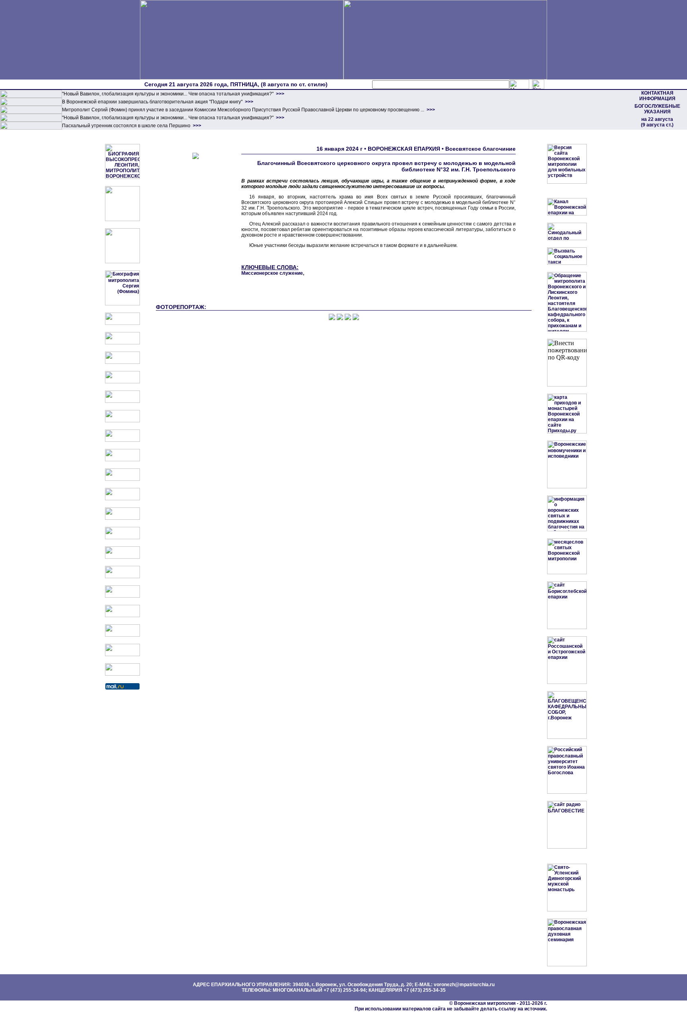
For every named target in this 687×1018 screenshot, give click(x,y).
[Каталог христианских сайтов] (122, 674)
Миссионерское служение (272, 273)
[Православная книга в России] (122, 635)
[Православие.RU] (122, 537)
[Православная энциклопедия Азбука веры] (122, 576)
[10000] (31, 96)
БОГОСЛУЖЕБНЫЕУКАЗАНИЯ (657, 109)
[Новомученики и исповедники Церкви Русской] (122, 362)
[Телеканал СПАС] (122, 440)
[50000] (31, 112)
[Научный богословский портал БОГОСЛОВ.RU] (122, 596)
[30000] (31, 128)
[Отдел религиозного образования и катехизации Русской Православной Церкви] (122, 401)
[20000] (31, 104)
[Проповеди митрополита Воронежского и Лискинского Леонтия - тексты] (122, 261)
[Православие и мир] (122, 557)
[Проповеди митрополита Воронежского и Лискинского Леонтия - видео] (122, 219)
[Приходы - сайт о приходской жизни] (122, 518)
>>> (279, 94)
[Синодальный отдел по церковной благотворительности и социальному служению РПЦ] (122, 382)
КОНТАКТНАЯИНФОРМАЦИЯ (657, 95)
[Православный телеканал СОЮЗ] (122, 421)
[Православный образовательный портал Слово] (122, 615)
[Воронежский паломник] (122, 498)
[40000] (31, 120)
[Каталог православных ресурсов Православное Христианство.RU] (122, 654)
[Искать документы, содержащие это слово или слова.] (519, 84)
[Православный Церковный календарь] (122, 343)
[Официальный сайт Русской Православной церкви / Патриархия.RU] (122, 323)
